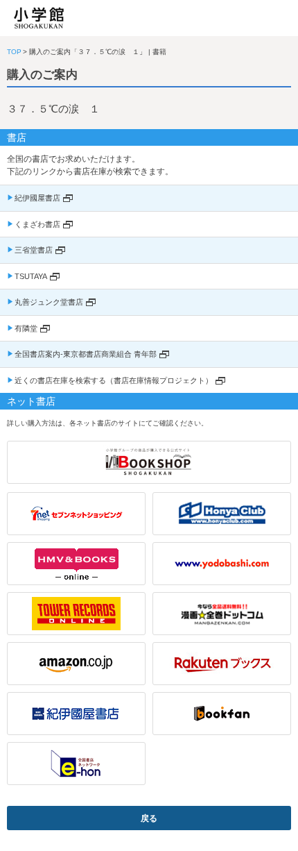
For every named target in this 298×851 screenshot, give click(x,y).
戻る (149, 818)
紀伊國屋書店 (37, 198)
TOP (14, 52)
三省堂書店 (34, 250)
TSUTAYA (31, 276)
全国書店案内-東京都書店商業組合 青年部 (86, 354)
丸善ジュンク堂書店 (49, 302)
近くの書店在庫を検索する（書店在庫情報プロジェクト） (114, 380)
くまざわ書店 (37, 224)
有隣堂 (26, 328)
